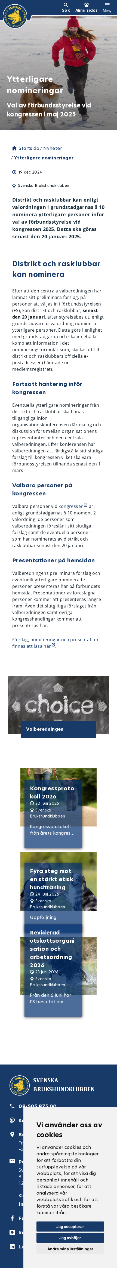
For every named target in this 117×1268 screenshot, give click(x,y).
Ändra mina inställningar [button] (70, 1249)
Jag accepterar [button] (70, 1226)
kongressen (71, 506)
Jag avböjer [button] (70, 1237)
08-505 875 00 (38, 1106)
